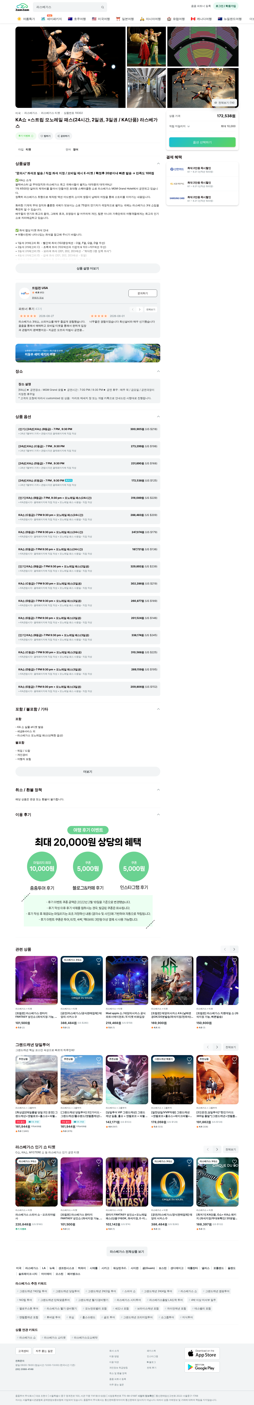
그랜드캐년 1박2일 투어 (33, 1291)
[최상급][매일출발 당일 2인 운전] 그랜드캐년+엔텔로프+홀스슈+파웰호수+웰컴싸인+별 (36, 1114)
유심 (71, 1317)
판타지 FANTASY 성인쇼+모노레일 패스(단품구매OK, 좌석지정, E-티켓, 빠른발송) (126, 1216)
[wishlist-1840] (234, 1059)
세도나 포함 (122, 1308)
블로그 (151, 1362)
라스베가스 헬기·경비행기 (62, 1308)
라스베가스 (30, 112)
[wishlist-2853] (98, 960)
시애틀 (94, 1268)
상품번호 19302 (73, 112)
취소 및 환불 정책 (118, 1373)
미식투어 (187, 1317)
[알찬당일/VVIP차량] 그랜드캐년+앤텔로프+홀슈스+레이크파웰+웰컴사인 (171, 1114)
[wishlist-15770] (53, 960)
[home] (22, 7)
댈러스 (206, 1268)
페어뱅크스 (73, 1273)
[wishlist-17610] (234, 1161)
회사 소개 (114, 1350)
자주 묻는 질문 (116, 1384)
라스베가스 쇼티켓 (55, 1337)
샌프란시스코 (66, 1268)
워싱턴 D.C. (120, 1268)
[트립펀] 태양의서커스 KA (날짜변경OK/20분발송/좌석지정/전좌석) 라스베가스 (171, 1015)
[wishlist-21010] (53, 1161)
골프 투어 (109, 1317)
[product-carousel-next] (139, 309)
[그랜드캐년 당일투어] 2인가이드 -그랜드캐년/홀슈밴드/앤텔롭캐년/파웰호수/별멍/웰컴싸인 (81, 1114)
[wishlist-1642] (144, 1059)
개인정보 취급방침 (118, 1367)
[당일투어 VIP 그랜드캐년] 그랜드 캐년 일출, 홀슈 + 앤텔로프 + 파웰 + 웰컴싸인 (126, 1114)
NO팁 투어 (25, 1299)
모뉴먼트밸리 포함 (96, 1308)
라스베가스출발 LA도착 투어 (166, 1299)
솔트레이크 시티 (28, 1273)
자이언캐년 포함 (176, 1308)
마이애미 (46, 1273)
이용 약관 (114, 1362)
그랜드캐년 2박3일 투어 (102, 1291)
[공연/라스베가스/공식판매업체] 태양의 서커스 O (81, 1015)
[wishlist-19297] (144, 1161)
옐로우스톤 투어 (28, 1308)
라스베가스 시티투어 (129, 1299)
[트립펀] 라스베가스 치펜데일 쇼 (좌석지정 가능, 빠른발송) (217, 1015)
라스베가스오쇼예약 (85, 1337)
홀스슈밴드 (88, 1317)
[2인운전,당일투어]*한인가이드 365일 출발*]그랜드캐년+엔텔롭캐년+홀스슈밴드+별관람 (217, 1114)
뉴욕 (52, 1268)
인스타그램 (152, 1356)
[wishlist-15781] (234, 960)
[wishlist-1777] (53, 1059)
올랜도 (232, 1268)
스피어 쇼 (130, 1291)
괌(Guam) (148, 1268)
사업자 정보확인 (146, 1395)
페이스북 (151, 1350)
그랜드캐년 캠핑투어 (217, 1291)
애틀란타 (192, 1268)
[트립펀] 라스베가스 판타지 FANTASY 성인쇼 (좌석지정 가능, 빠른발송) (36, 1015)
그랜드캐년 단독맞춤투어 (55, 1299)
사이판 (135, 1268)
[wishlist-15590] (189, 960)
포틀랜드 (218, 1268)
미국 (18, 113)
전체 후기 (151, 1367)
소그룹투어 (167, 1317)
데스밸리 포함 (202, 1308)
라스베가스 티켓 (50, 112)
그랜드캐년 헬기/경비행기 (93, 1299)
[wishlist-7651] (98, 1059)
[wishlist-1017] (144, 960)
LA (44, 1268)
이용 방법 (114, 1356)
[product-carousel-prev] (132, 309)
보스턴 (163, 1268)
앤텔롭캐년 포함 (28, 1317)
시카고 (105, 1268)
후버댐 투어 (53, 1317)
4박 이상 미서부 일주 (203, 1299)
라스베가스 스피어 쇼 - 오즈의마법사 (35, 1216)
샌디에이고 (177, 1268)
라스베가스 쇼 (189, 1291)
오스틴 (59, 1273)
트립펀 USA (40, 288)
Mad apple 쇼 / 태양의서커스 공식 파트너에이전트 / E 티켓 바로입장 (126, 1015)
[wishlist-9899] (189, 1059)
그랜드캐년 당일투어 (67, 1291)
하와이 (82, 1268)
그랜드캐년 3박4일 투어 (158, 1291)
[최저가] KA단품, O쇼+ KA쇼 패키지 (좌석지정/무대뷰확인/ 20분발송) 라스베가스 (216, 1216)
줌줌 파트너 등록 (201, 5)
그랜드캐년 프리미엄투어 (138, 1317)
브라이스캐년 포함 (148, 1308)
